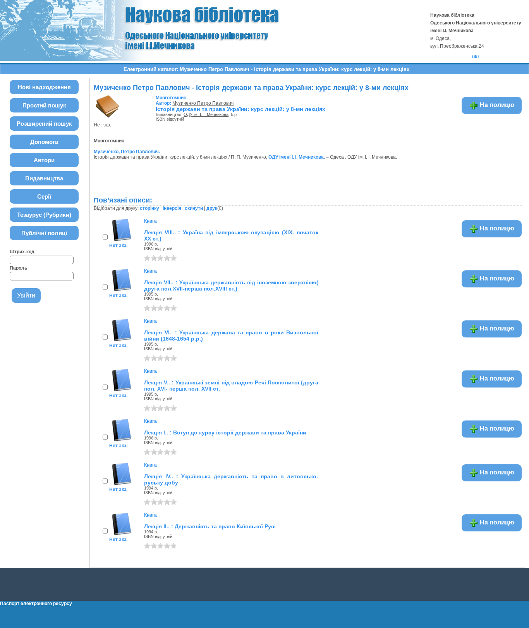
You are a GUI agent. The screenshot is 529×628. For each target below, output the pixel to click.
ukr (475, 56)
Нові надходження (44, 87)
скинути (194, 208)
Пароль (18, 268)
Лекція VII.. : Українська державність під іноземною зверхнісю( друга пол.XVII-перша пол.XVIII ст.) (231, 285)
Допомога (44, 141)
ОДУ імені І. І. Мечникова (296, 157)
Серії (44, 196)
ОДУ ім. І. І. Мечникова (206, 114)
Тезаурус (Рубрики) (44, 214)
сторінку (149, 208)
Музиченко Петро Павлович (203, 103)
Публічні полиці (44, 233)
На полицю (496, 105)
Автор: (171, 100)
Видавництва (44, 178)
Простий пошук (44, 105)
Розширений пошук (44, 123)
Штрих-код (22, 251)
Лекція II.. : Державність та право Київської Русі (210, 526)
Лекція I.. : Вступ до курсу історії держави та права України (225, 432)
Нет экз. (118, 245)
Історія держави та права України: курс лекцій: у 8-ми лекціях (240, 109)
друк (211, 208)
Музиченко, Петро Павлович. (127, 151)
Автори (44, 160)
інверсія (172, 208)
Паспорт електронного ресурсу (36, 603)
